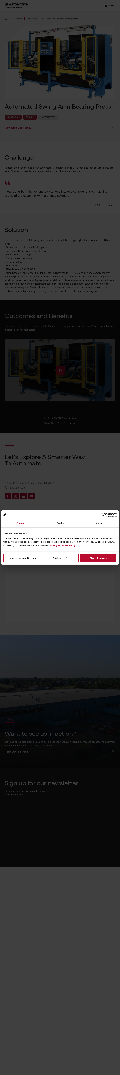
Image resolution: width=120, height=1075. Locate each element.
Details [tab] (60, 523)
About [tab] (99, 523)
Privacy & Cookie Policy (62, 545)
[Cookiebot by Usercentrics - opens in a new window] (104, 515)
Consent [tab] (20, 523)
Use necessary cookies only (22, 558)
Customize (58, 558)
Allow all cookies (98, 558)
